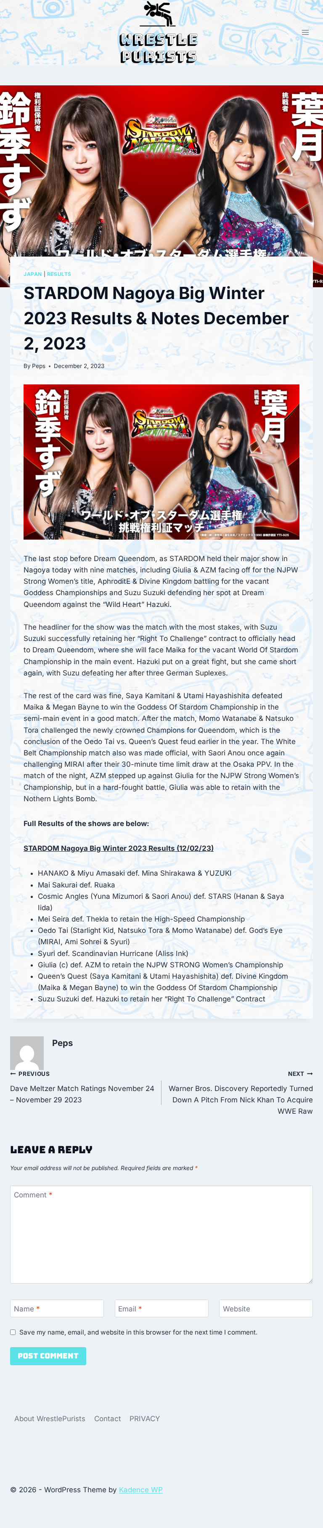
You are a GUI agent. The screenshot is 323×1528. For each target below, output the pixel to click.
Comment (33, 1195)
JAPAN (33, 274)
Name (27, 1309)
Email (130, 1309)
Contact (107, 1418)
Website (236, 1309)
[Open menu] (305, 32)
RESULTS (59, 274)
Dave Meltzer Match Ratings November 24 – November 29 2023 (82, 1087)
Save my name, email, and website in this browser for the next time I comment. (138, 1332)
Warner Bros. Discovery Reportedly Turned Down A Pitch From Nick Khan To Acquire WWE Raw (241, 1092)
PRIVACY (145, 1418)
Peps (38, 366)
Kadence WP (141, 1490)
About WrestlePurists (49, 1418)
